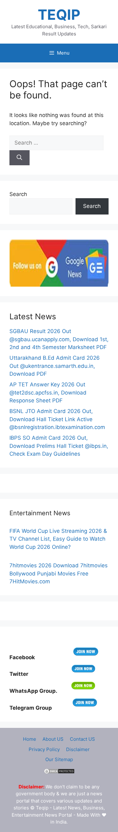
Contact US (82, 739)
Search (18, 194)
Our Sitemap (59, 759)
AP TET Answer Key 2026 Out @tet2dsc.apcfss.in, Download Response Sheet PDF (48, 392)
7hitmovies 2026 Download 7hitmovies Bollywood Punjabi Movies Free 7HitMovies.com (58, 573)
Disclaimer (78, 749)
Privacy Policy (44, 749)
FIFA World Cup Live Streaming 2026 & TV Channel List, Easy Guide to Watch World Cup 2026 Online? (58, 539)
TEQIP (59, 14)
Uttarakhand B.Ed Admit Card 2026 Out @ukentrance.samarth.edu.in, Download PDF (54, 366)
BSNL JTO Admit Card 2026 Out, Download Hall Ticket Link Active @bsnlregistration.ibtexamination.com (57, 419)
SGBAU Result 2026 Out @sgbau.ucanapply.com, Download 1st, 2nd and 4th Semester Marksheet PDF (59, 339)
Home (29, 739)
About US (53, 739)
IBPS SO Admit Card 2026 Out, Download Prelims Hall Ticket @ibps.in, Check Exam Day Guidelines (58, 446)
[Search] (19, 157)
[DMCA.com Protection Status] (59, 773)
